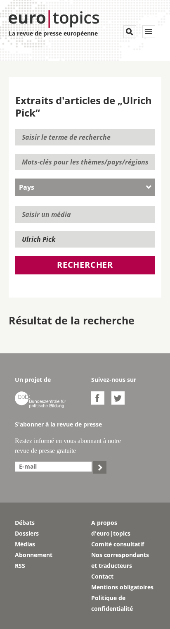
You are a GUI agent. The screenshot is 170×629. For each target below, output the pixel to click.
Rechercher (85, 264)
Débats (25, 523)
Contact (102, 576)
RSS (20, 565)
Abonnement (33, 555)
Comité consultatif (117, 544)
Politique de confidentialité (112, 603)
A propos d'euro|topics (110, 528)
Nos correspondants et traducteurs (120, 560)
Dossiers (27, 533)
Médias (25, 544)
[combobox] (85, 187)
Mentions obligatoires (122, 587)
